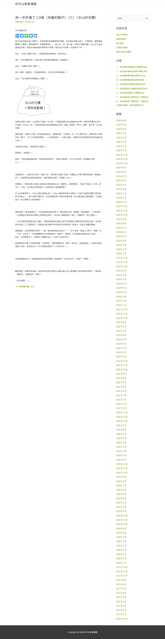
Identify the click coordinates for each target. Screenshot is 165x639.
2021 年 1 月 (121, 408)
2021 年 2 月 (121, 403)
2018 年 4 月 (121, 549)
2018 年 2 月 (121, 558)
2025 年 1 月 (121, 201)
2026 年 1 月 (121, 150)
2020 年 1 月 (121, 459)
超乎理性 (120, 43)
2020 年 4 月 (121, 446)
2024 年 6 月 (121, 232)
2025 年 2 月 (121, 197)
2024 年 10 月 (121, 214)
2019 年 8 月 (121, 481)
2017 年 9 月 (121, 579)
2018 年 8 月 (121, 532)
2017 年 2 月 (121, 610)
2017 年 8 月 (121, 584)
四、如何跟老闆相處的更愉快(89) (130, 79)
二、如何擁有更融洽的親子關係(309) (131, 71)
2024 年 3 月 (121, 244)
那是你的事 (121, 39)
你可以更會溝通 (25, 4)
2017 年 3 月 (121, 605)
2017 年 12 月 (121, 567)
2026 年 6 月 (121, 128)
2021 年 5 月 (121, 390)
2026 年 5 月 (121, 133)
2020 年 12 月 (121, 412)
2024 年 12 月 (121, 206)
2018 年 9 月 (121, 528)
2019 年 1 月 (121, 511)
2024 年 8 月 (121, 223)
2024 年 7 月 (121, 227)
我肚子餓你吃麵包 (123, 51)
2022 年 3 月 (121, 348)
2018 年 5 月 (121, 545)
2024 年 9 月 (121, 219)
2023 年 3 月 (121, 296)
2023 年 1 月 (121, 305)
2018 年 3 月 (121, 554)
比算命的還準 (122, 47)
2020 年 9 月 (121, 425)
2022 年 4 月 (121, 343)
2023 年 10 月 (121, 266)
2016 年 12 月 (121, 618)
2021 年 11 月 (121, 365)
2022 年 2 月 (121, 352)
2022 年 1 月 (121, 356)
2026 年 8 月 (121, 120)
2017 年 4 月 (121, 601)
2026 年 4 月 (121, 137)
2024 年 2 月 (121, 249)
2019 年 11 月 (121, 468)
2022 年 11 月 (121, 313)
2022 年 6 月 (121, 335)
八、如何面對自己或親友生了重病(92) (132, 97)
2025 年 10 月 (121, 163)
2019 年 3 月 (121, 502)
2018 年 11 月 (121, 519)
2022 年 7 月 (121, 330)
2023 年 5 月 (121, 287)
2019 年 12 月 (121, 464)
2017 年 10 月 (121, 575)
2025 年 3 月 (121, 193)
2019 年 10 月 (121, 472)
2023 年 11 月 (121, 262)
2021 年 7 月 (121, 382)
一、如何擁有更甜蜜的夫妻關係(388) (131, 66)
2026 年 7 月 (121, 124)
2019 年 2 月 (121, 506)
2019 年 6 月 (121, 489)
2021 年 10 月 (121, 369)
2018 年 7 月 (121, 537)
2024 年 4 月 (121, 240)
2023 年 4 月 (121, 292)
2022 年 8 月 (121, 326)
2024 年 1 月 (121, 253)
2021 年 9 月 (121, 373)
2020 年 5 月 (121, 442)
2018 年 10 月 (121, 524)
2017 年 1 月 (121, 614)
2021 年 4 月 (121, 395)
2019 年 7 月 (121, 485)
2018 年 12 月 (121, 515)
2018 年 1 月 (121, 562)
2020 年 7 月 (121, 433)
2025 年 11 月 (121, 159)
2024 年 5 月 (121, 236)
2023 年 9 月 (121, 270)
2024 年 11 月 (121, 210)
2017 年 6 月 (121, 592)
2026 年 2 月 (121, 146)
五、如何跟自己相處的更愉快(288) (130, 84)
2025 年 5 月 (121, 184)
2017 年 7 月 (121, 588)
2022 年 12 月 (121, 309)
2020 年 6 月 (121, 438)
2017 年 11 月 (121, 571)
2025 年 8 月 (121, 171)
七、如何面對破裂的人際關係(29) (130, 92)
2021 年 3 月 (121, 399)
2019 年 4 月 (121, 498)
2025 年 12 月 (121, 154)
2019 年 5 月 (121, 494)
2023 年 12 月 (121, 257)
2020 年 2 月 (121, 455)
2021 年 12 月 (121, 360)
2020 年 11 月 (121, 416)
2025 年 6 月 (121, 180)
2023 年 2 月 (121, 300)
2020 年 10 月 (121, 421)
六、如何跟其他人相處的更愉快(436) (131, 88)
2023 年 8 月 (121, 275)
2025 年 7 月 (121, 176)
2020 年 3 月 (121, 451)
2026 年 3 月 (121, 141)
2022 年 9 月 (121, 322)
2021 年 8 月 (121, 378)
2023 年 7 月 (121, 279)
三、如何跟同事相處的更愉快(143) (130, 75)
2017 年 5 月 (121, 597)
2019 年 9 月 (121, 476)
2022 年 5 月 (121, 339)
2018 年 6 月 (121, 541)
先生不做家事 (122, 34)
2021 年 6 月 (121, 386)
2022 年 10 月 (121, 317)
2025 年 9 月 (121, 167)
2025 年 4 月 (121, 189)
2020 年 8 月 (121, 429)
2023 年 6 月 (121, 283)
